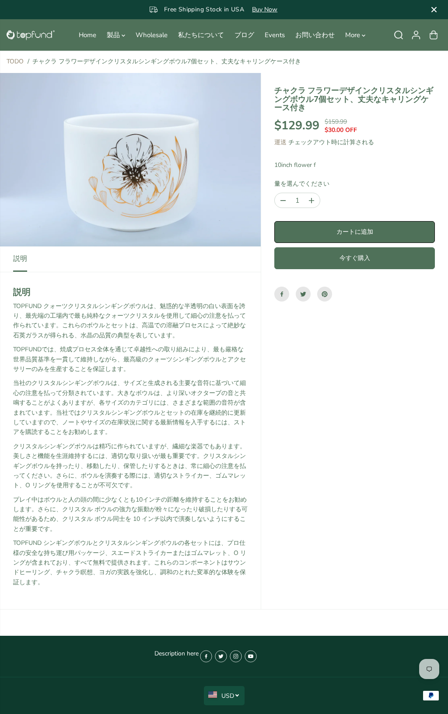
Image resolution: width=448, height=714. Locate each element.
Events (275, 35)
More (353, 35)
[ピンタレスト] (324, 294)
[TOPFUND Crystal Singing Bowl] (31, 35)
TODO (15, 61)
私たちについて (201, 35)
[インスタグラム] (235, 656)
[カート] (433, 35)
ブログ (244, 35)
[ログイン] (416, 35)
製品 (114, 35)
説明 (20, 258)
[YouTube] (250, 656)
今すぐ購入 (355, 258)
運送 (280, 142)
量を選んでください (301, 184)
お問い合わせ (315, 35)
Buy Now (264, 9)
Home (87, 35)
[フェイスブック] (281, 294)
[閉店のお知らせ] (434, 9)
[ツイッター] (303, 294)
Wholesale (152, 35)
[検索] (398, 35)
